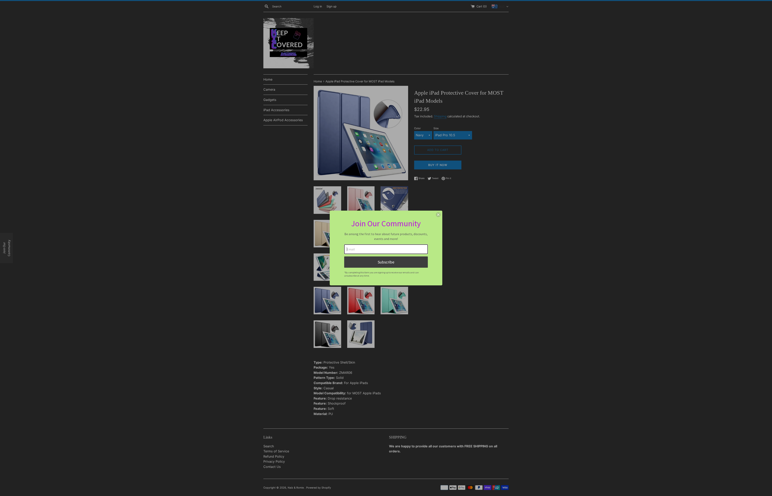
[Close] (438, 214)
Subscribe (386, 261)
